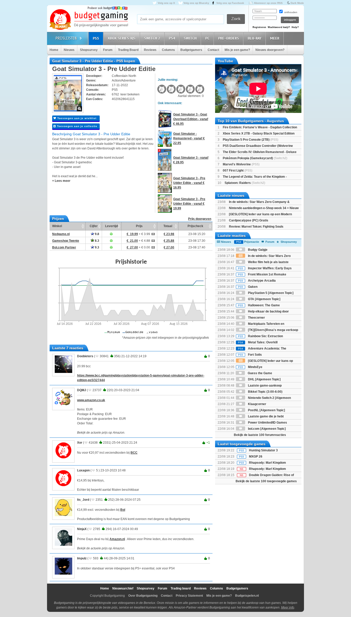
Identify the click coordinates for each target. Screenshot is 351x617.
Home (54, 50)
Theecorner (256, 317)
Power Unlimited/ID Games (267, 422)
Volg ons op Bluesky (196, 3)
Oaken (247, 287)
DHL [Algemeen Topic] (264, 379)
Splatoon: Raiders (245, 183)
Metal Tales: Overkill (258, 342)
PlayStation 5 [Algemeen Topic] (270, 293)
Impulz (82, 558)
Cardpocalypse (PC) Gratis (248, 220)
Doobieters (85, 356)
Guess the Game (259, 373)
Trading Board (128, 50)
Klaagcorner (256, 404)
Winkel (57, 226)
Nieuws (69, 50)
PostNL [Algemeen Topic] (266, 410)
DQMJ (81, 390)
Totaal (167, 226)
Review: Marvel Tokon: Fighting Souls (256, 226)
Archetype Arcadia (257, 280)
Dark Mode (297, 3)
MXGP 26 (255, 456)
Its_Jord (83, 500)
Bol (122, 510)
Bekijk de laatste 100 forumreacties (260, 435)
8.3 (96, 241)
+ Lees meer (61, 181)
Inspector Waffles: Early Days (265, 268)
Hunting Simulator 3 (263, 450)
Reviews (150, 50)
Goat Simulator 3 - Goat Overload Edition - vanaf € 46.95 (190, 119)
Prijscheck (195, 226)
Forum (108, 50)
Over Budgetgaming (143, 595)
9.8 (96, 234)
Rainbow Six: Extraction (260, 336)
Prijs (139, 226)
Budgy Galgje (257, 250)
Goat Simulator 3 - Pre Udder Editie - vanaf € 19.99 (189, 203)
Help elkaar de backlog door (268, 311)
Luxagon (83, 470)
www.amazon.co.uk (91, 400)
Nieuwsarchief (122, 588)
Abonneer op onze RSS (268, 3)
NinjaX (82, 529)
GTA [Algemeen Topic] (263, 299)
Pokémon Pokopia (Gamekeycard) (255, 158)
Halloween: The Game (259, 305)
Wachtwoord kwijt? (279, 27)
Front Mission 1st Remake (262, 274)
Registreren (259, 27)
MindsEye (250, 367)
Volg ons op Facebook (230, 3)
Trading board (181, 588)
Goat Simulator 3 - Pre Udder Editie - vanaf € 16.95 (189, 182)
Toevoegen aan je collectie (76, 126)
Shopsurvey (89, 50)
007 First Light (237, 170)
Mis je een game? (237, 50)
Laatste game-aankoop (264, 385)
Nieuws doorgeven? (269, 50)
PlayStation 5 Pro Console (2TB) (250, 139)
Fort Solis (250, 354)
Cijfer (94, 226)
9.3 (96, 247)
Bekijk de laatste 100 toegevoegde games (266, 481)
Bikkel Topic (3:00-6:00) (264, 392)
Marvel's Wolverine (241, 164)
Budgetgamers (191, 50)
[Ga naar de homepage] (88, 19)
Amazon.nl (117, 539)
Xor (79, 442)
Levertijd (111, 226)
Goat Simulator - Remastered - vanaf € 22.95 (189, 138)
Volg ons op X (166, 3)
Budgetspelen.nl (247, 595)
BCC (134, 452)
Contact (213, 50)
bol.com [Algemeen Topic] (266, 429)
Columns (168, 50)
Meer (274, 38)
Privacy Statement (189, 595)
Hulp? (295, 27)
